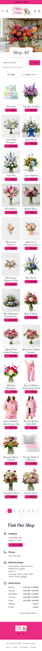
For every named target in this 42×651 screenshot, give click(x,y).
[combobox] (30, 74)
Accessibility (24, 647)
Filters (12, 75)
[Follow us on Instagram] (18, 634)
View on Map (17, 545)
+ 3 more (23, 577)
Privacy (14, 647)
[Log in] (35, 11)
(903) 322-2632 (22, 2)
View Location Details (28, 613)
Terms (8, 647)
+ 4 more (21, 569)
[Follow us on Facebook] (23, 634)
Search (36, 63)
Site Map (33, 647)
